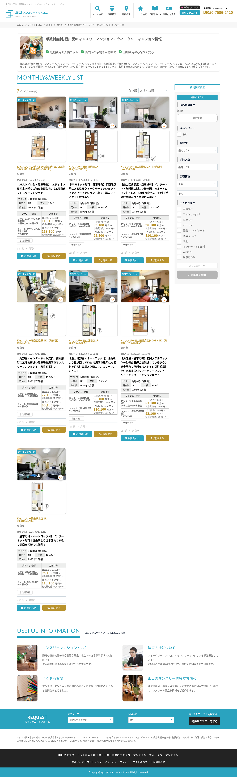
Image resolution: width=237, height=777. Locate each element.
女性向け (188, 209)
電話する (55, 256)
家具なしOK (189, 235)
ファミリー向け (191, 214)
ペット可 (188, 225)
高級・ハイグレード (194, 230)
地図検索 (126, 14)
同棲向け (188, 219)
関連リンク (78, 762)
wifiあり (187, 252)
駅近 (185, 241)
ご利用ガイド (155, 14)
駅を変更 (197, 118)
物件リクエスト (190, 12)
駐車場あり (189, 257)
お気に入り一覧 (191, 7)
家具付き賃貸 (169, 14)
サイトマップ (94, 762)
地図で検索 (199, 87)
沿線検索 (112, 14)
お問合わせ (30, 256)
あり (185, 134)
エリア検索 (97, 14)
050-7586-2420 (220, 12)
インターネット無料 (194, 246)
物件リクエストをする (205, 721)
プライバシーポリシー (117, 762)
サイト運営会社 (141, 762)
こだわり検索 (140, 14)
